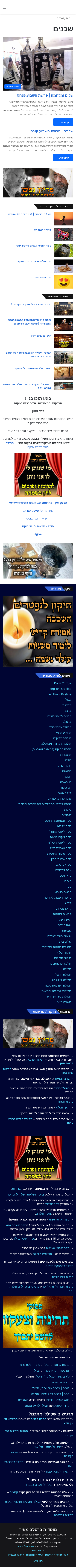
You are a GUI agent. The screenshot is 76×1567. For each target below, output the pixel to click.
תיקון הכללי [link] (62, 1107)
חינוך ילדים (64, 765)
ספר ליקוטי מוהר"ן (59, 831)
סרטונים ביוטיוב (42, 1254)
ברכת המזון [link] (62, 1078)
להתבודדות (52, 1204)
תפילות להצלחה (63, 1515)
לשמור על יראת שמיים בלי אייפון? (32, 368)
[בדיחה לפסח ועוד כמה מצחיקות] (63, 266)
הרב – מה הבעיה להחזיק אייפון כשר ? (31, 304)
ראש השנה (64, 919)
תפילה (67, 969)
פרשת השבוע (62, 892)
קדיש (68, 903)
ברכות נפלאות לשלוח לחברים (26, 1194)
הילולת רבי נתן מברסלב (56, 743)
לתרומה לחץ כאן (26, 1546)
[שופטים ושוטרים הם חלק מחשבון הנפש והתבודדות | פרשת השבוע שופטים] (63, 324)
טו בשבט (65, 782)
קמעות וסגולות (62, 914)
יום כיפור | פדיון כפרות (56, 1370)
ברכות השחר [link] (65, 1101)
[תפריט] (4, 8)
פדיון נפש (65, 875)
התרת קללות (38, 1419)
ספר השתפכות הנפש (58, 820)
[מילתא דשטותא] (63, 234)
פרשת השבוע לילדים (58, 897)
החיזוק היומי (63, 732)
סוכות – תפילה (60, 1382)
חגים (68, 760)
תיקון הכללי (64, 952)
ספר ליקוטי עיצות (60, 837)
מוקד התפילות (53, 1555)
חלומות (66, 771)
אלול (68, 700)
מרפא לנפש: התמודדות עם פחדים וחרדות (44, 804)
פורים (67, 881)
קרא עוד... (63, 122)
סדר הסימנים (61, 1405)
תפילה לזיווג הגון (61, 980)
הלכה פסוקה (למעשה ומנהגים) (51, 749)
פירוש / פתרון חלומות (47, 1446)
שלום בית (65, 941)
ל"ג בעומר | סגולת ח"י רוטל (52, 1376)
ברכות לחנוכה (61, 1365)
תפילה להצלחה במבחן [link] (39, 1485)
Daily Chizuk (62, 683)
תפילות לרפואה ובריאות (56, 991)
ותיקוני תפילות (13, 1502)
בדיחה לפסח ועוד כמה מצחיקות (33, 261)
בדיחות (66, 705)
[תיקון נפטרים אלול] (63, 341)
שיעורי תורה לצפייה (59, 936)
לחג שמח (47, 1394)
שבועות (66, 930)
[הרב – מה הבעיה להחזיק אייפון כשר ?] (63, 308)
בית (68, 18)
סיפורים (66, 815)
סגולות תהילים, (32, 1502)
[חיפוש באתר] (71, 8)
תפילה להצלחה (61, 974)
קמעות (14, 1492)
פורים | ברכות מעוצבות (55, 1388)
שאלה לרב (64, 925)
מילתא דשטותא (42, 229)
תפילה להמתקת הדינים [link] (59, 1266)
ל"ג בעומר (64, 793)
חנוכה (67, 776)
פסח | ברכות (61, 1394)
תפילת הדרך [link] (61, 1088)
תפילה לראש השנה (36, 1405)
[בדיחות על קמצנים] (63, 282)
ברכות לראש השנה (59, 716)
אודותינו (38, 1560)
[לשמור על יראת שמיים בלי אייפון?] (63, 373)
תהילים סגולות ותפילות (56, 947)
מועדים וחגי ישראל (59, 798)
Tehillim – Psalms (59, 694)
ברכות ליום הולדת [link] (62, 1277)
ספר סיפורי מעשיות (59, 853)
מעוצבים (23, 1400)
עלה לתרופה (63, 870)
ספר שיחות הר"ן (61, 859)
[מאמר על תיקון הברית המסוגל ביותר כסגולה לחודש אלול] (63, 386)
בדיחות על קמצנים (41, 277)
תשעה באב (64, 1002)
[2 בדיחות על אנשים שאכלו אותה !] (63, 250)
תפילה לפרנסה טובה (58, 985)
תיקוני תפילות (62, 958)
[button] (38, 503)
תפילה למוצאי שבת (57, 1471)
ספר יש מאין (63, 826)
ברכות (67, 711)
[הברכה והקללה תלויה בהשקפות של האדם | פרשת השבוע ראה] (63, 357)
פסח (68, 886)
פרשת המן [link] (66, 1063)
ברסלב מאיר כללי (60, 727)
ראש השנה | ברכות (57, 1400)
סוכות (67, 809)
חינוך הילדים (43, 1213)
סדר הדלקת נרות (30, 1365)
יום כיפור (65, 787)
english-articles (60, 689)
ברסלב (67, 722)
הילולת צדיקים (62, 738)
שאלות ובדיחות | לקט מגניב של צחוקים (29, 214)
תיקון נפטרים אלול (41, 335)
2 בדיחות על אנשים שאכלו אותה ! (32, 245)
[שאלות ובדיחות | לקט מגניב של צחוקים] (63, 218)
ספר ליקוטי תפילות (59, 842)
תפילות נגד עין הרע (59, 996)
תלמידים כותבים (60, 963)
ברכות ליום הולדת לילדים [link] (58, 1286)
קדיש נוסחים (63, 908)
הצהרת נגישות (38, 1550)
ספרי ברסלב (63, 864)
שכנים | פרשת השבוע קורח (51, 131)
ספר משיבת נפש (60, 848)
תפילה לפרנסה (36, 1059)
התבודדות (65, 754)
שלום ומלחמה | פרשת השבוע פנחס (45, 95)
